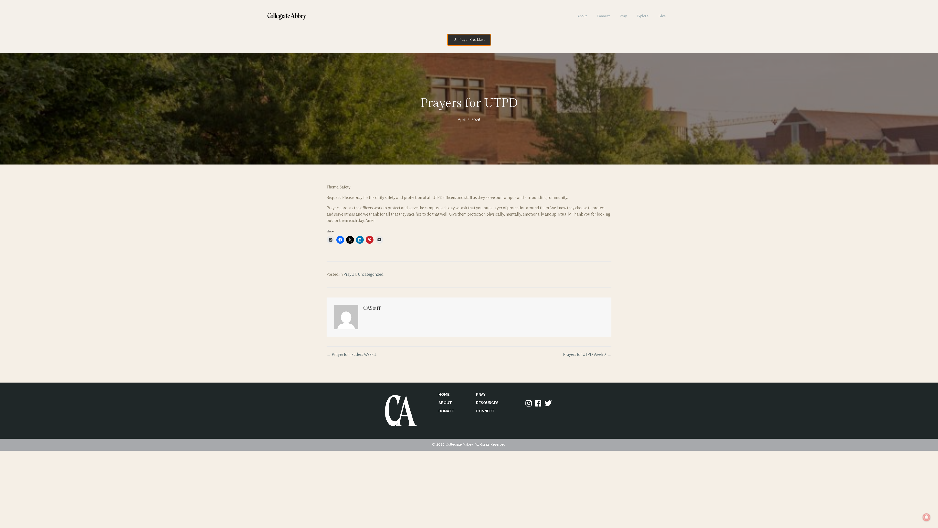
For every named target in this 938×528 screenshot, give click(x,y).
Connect (603, 16)
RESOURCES (487, 403)
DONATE (446, 411)
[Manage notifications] (926, 517)
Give (662, 16)
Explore (643, 16)
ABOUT (445, 403)
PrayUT (349, 274)
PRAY (481, 394)
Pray (623, 16)
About (582, 16)
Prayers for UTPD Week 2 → (587, 354)
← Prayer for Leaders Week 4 (351, 354)
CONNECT (485, 411)
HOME (443, 394)
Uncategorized (371, 274)
